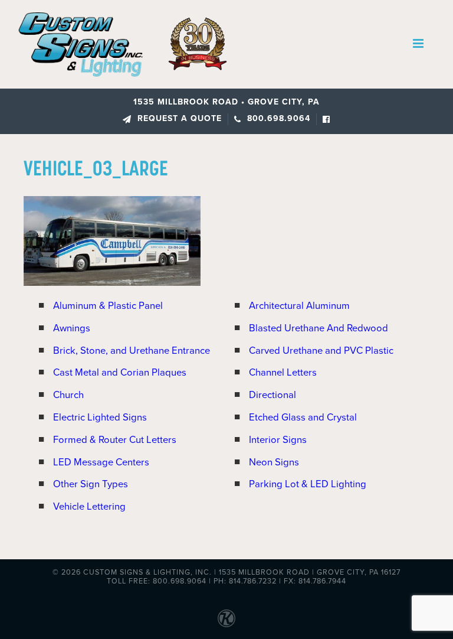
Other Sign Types (90, 484)
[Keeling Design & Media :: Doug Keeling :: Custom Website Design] (226, 618)
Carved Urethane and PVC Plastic (321, 351)
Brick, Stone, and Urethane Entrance (131, 351)
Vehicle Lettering (89, 507)
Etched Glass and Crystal (303, 417)
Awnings (71, 328)
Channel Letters (283, 373)
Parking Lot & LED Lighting (307, 484)
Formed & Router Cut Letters (114, 440)
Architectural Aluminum (299, 306)
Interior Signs (278, 440)
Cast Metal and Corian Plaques (119, 373)
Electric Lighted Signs (100, 417)
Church (68, 395)
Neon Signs (274, 462)
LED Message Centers (101, 462)
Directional (272, 395)
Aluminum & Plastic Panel (108, 306)
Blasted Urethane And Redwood (318, 328)
